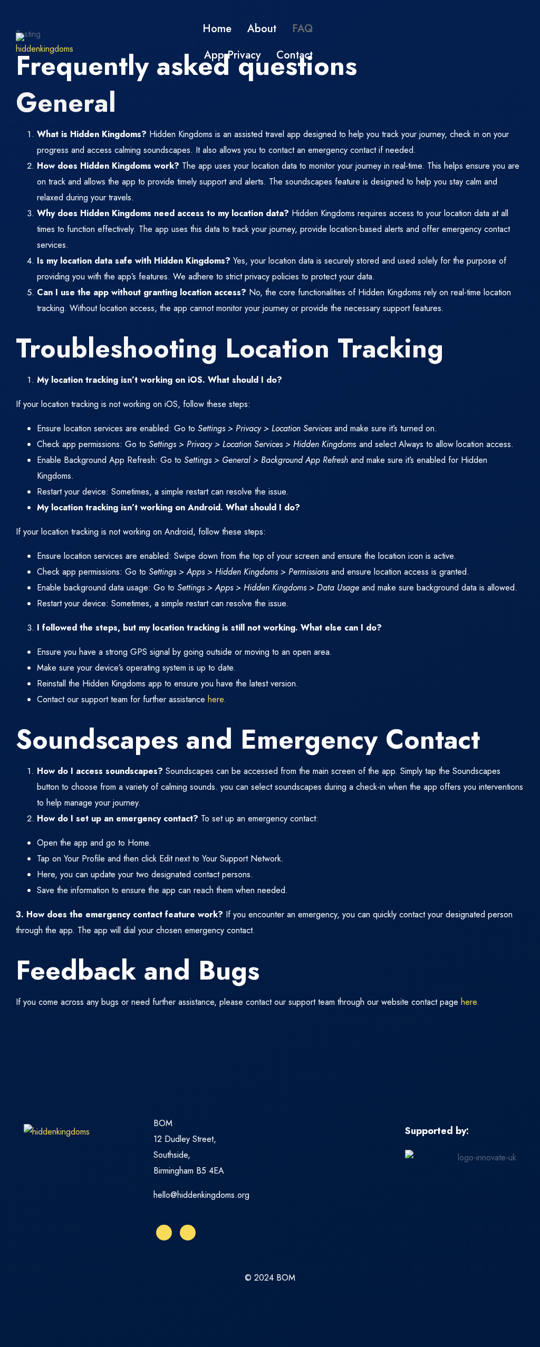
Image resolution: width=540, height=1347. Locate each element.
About (261, 28)
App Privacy (232, 55)
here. (217, 699)
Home (217, 28)
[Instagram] (164, 1233)
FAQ (302, 28)
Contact (294, 55)
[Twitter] (188, 1233)
